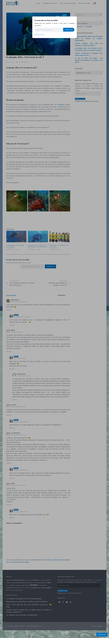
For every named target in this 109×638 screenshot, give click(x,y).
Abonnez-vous (69, 29)
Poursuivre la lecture (39, 34)
